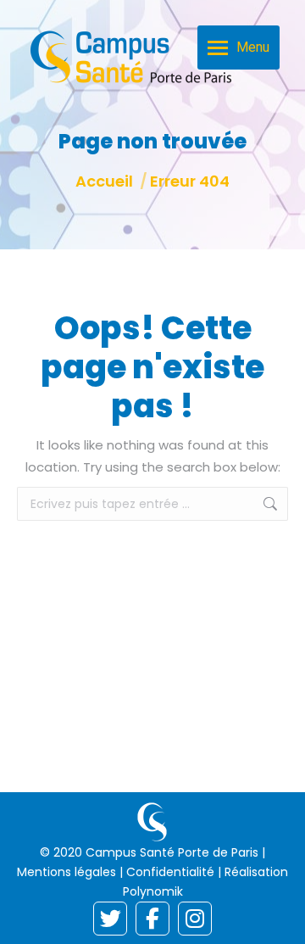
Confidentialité (170, 871)
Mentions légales (66, 871)
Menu (252, 47)
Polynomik (153, 891)
